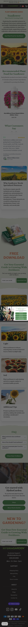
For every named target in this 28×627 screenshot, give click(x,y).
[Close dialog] (27, 307)
